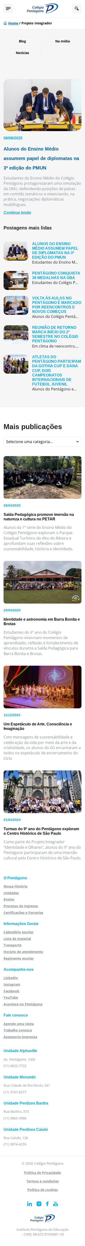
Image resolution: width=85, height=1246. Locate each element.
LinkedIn (11, 978)
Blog (22, 41)
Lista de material (17, 938)
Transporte (12, 945)
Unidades (11, 893)
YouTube (11, 997)
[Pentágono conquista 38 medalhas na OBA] (42, 280)
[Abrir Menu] (8, 8)
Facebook (11, 991)
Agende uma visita (19, 1024)
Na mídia (62, 41)
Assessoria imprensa (20, 1037)
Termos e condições (42, 1181)
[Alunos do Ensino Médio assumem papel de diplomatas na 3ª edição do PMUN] (42, 253)
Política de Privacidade (42, 1172)
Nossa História (15, 886)
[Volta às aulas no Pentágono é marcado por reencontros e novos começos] (42, 307)
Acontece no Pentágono (23, 1004)
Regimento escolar (19, 958)
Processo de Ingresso (21, 906)
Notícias (22, 52)
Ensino (9, 899)
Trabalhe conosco (18, 1030)
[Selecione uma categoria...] (42, 442)
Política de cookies (42, 1189)
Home (13, 23)
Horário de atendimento (23, 951)
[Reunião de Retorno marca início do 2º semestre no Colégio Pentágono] (42, 337)
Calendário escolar (19, 932)
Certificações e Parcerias (23, 912)
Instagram (12, 984)
